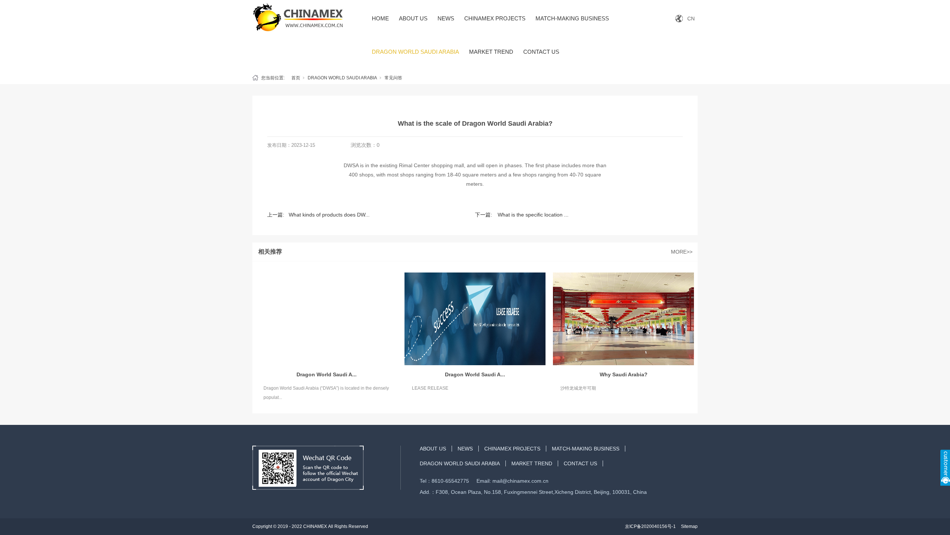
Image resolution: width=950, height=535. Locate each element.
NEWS (446, 18)
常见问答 (393, 77)
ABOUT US (413, 18)
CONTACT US (541, 52)
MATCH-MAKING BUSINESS (572, 18)
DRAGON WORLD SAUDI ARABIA (415, 52)
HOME (380, 18)
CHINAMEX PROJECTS (494, 18)
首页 (295, 77)
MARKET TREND (491, 52)
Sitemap (689, 526)
